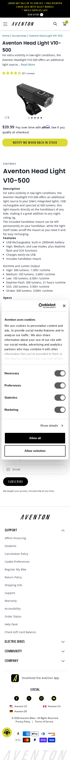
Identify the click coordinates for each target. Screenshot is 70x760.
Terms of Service (44, 721)
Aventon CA (54, 706)
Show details (49, 425)
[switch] (60, 385)
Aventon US (20, 706)
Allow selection (35, 450)
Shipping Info (13, 585)
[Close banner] (64, 305)
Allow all (35, 438)
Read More (28, 64)
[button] (12, 73)
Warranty (11, 601)
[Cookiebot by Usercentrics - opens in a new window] (41, 305)
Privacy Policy (24, 721)
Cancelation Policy (16, 554)
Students (10, 546)
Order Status (13, 616)
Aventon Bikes (28, 718)
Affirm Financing (15, 538)
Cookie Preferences (17, 561)
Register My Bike (15, 569)
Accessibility (13, 608)
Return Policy (13, 577)
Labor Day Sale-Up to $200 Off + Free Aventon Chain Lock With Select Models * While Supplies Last (35, 7)
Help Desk (11, 624)
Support (10, 593)
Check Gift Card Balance (20, 632)
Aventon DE (20, 711)
